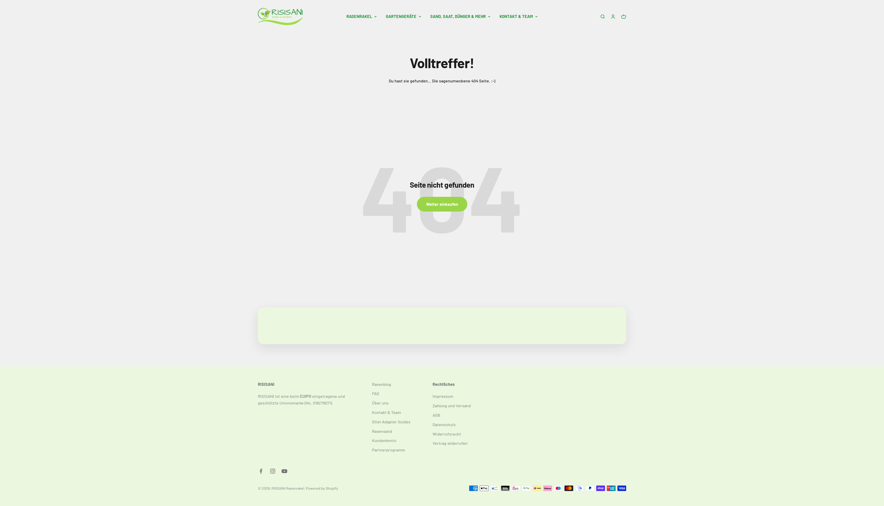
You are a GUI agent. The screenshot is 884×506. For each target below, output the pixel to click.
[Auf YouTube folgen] (284, 471)
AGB (436, 415)
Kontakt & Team (386, 412)
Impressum (443, 396)
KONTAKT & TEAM (516, 16)
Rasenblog (381, 384)
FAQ (375, 393)
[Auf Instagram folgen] (273, 471)
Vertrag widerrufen (450, 443)
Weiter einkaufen (442, 204)
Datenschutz (444, 424)
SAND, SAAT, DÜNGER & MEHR (458, 16)
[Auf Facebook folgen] (261, 471)
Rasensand (382, 431)
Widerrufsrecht (447, 433)
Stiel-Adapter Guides (391, 421)
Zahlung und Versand (452, 405)
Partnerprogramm (388, 449)
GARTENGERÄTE (401, 16)
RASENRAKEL (359, 16)
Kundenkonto (384, 440)
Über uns (380, 402)
